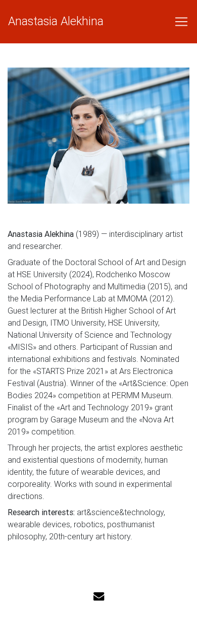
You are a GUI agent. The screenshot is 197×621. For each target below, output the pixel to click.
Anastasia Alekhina (56, 21)
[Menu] (178, 21)
